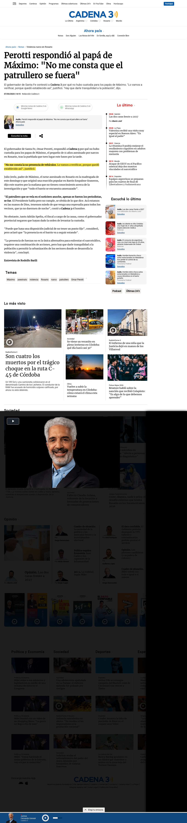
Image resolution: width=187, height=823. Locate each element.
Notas (60, 36)
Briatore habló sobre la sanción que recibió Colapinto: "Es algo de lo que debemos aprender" (127, 392)
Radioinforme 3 (11, 352)
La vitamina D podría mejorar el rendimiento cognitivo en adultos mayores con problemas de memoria (127, 149)
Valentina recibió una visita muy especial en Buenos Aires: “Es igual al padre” (126, 133)
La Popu (117, 128)
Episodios (20, 125)
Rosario (106, 21)
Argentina (80, 21)
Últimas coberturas (69, 4)
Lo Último (69, 21)
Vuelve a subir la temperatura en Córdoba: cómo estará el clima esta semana (82, 391)
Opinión (43, 4)
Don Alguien (71, 36)
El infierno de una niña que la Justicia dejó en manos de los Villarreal (126, 346)
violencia (34, 279)
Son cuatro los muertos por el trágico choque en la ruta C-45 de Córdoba (32, 365)
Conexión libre (123, 36)
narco (54, 279)
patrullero (64, 279)
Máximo (11, 279)
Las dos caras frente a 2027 (123, 116)
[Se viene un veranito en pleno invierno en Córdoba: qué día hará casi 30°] (84, 321)
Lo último (125, 105)
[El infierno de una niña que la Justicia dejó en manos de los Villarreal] (127, 322)
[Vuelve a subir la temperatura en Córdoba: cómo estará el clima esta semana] (84, 366)
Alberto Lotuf (117, 121)
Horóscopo (118, 4)
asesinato (22, 279)
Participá (169, 4)
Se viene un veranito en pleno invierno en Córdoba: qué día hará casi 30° (83, 344)
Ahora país (93, 31)
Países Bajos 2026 (116, 385)
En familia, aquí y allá (105, 36)
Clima (108, 4)
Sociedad (118, 192)
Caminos (33, 4)
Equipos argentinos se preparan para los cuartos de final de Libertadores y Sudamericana (126, 182)
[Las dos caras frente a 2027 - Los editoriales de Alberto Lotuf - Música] (110, 212)
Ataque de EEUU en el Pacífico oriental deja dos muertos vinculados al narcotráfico (125, 166)
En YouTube (98, 4)
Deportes (23, 4)
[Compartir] (41, 136)
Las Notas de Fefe (86, 36)
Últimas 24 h (85, 4)
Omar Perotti (77, 279)
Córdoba (94, 21)
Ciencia (117, 143)
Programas (53, 4)
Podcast (116, 291)
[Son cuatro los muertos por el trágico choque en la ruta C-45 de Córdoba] (32, 328)
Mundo (119, 21)
